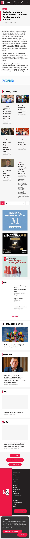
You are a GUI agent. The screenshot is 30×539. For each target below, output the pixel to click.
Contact (21, 511)
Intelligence (16, 489)
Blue (14, 506)
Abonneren (22, 3)
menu (8, 3)
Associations (17, 496)
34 (27, 203)
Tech (14, 504)
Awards (15, 500)
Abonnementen (16, 460)
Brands (15, 487)
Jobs (16, 455)
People (15, 498)
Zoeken (15, 3)
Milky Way (16, 475)
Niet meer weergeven (12, 531)
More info (15, 316)
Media (14, 491)
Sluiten (22, 535)
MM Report (16, 477)
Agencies (15, 485)
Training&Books (17, 502)
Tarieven (16, 464)
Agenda (15, 479)
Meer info (9, 527)
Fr (28, 2)
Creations (16, 494)
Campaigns (16, 472)
